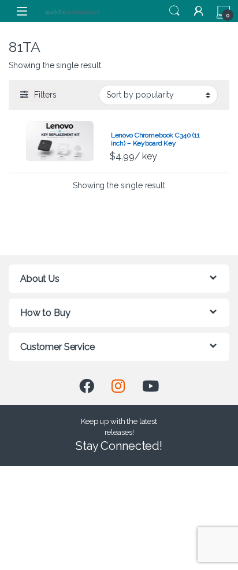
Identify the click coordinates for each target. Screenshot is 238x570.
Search (174, 11)
